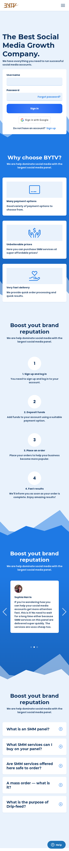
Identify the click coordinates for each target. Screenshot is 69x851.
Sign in (34, 108)
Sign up (51, 128)
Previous (5, 611)
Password (13, 90)
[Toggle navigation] (63, 5)
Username (13, 75)
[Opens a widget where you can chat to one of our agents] (56, 845)
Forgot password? (49, 96)
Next (63, 611)
